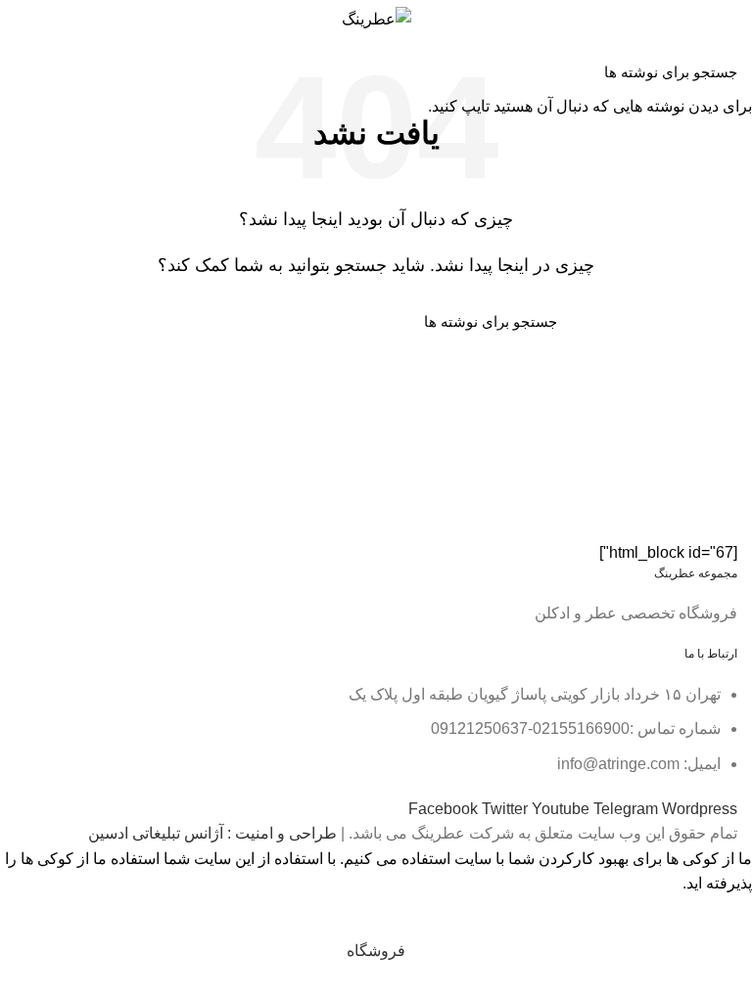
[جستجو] (26, 71)
